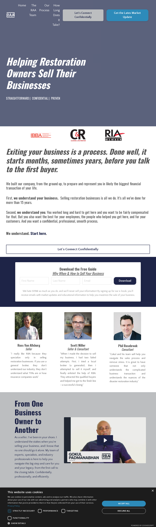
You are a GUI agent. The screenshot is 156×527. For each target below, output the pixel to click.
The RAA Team (32, 10)
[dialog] (78, 507)
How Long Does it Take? (56, 15)
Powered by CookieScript (142, 525)
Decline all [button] (124, 511)
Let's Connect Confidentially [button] (83, 15)
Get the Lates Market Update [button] (127, 15)
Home (22, 5)
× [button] (152, 491)
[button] (53, 523)
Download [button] (125, 280)
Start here (38, 233)
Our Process (44, 8)
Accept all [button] (124, 503)
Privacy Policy (14, 506)
